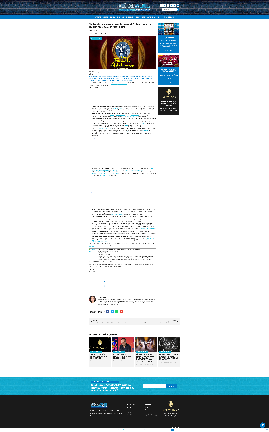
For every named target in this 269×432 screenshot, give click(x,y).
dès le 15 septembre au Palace (119, 84)
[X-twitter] (168, 5)
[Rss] (174, 5)
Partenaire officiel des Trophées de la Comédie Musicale (168, 103)
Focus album (120, 17)
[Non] (267, 429)
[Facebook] (161, 5)
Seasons (126, 125)
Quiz (143, 17)
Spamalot (121, 108)
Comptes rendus (151, 17)
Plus (159, 17)
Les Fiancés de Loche (105, 175)
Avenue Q (115, 108)
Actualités (98, 17)
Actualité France (96, 38)
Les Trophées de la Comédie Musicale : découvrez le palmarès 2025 (168, 356)
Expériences (129, 17)
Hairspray (112, 115)
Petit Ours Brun (130, 116)
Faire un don (148, 410)
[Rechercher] (178, 9)
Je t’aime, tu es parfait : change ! (111, 173)
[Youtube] (171, 5)
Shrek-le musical (135, 115)
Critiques (105, 17)
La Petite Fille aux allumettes (103, 170)
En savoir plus (169, 50)
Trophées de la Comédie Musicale (136, 132)
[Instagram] (164, 5)
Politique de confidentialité (151, 416)
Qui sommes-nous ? (169, 17)
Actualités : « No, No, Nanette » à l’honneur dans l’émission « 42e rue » (99, 356)
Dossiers (112, 17)
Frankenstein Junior (120, 115)
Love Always (141, 123)
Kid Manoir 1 (139, 218)
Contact (147, 412)
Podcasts (137, 17)
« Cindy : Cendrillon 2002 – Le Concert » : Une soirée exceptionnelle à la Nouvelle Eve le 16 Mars (146, 357)
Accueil (146, 407)
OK (172, 429)
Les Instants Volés (115, 170)
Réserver (91, 246)
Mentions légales (149, 414)
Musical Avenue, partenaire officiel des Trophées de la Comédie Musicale (170, 415)
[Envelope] (178, 5)
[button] (107, 311)
